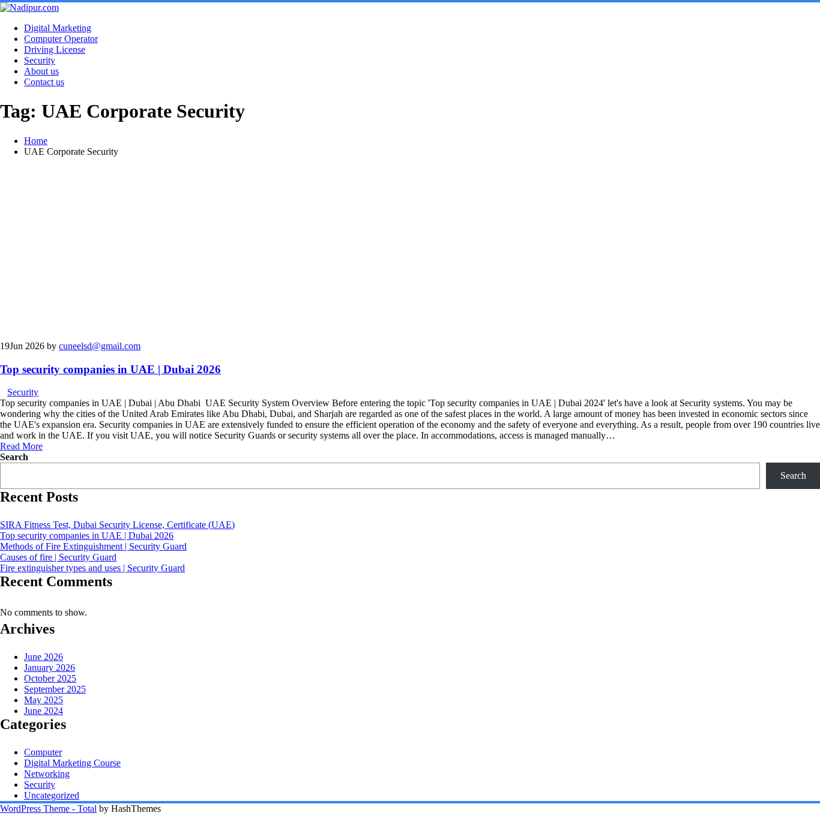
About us (41, 71)
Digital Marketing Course (72, 763)
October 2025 (50, 678)
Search (14, 457)
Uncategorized (51, 795)
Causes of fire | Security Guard (58, 557)
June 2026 (43, 657)
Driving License (54, 49)
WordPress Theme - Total (48, 808)
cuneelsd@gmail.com (99, 346)
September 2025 (55, 689)
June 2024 (43, 711)
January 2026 (49, 667)
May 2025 (43, 700)
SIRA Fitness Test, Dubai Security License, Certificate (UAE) (117, 525)
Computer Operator (61, 39)
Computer (43, 752)
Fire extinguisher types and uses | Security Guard (92, 568)
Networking (47, 774)
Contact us (44, 82)
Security (39, 60)
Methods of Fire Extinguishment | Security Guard (93, 546)
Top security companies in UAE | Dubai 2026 (110, 369)
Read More (21, 446)
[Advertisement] (410, 251)
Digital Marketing (57, 28)
